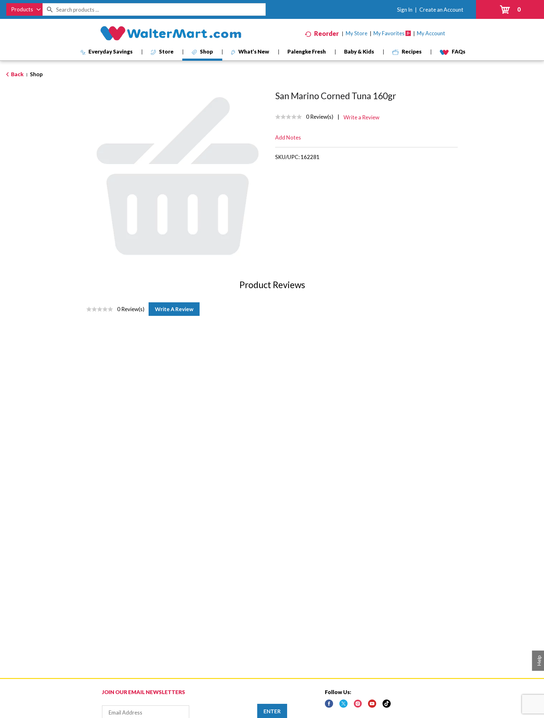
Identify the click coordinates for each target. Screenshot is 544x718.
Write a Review (174, 309)
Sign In (404, 9)
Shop (36, 74)
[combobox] (24, 9)
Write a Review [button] (361, 117)
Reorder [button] (326, 33)
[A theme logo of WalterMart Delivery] (170, 33)
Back (17, 74)
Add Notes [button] (288, 137)
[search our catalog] (49, 9)
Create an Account (441, 9)
